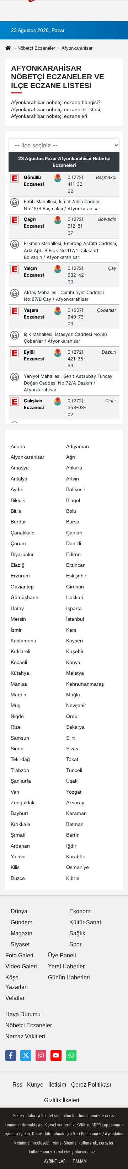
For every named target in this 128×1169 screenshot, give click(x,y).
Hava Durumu (23, 1014)
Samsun (20, 738)
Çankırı (74, 532)
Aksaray (75, 802)
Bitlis (16, 511)
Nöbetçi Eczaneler (36, 48)
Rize (16, 727)
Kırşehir (75, 651)
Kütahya (20, 673)
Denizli (73, 543)
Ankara (74, 468)
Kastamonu (23, 640)
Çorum (18, 543)
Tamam (80, 1161)
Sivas (72, 748)
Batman (75, 824)
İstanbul (75, 619)
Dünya (19, 911)
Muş (15, 705)
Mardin (18, 694)
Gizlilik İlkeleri (61, 1100)
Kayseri (74, 640)
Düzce (18, 878)
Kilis (15, 867)
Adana (18, 446)
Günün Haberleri (69, 977)
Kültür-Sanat (85, 922)
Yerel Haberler (66, 966)
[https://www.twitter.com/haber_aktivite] (25, 1055)
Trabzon (20, 770)
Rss (17, 1085)
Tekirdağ (20, 759)
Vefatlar (15, 998)
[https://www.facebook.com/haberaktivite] (10, 1055)
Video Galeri (21, 966)
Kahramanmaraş (85, 684)
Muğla (73, 694)
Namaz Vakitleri (25, 1036)
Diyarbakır (22, 554)
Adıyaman (77, 446)
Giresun (75, 586)
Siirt (70, 738)
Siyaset (20, 944)
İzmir (16, 630)
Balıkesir (75, 489)
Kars (71, 630)
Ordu (72, 716)
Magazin (21, 933)
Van (15, 792)
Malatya (75, 673)
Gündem (21, 922)
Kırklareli (20, 651)
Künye (35, 1085)
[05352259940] (71, 1055)
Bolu (71, 511)
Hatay (17, 608)
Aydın (17, 489)
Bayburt (19, 813)
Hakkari (74, 597)
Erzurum (20, 575)
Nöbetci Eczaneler (28, 1025)
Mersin (18, 619)
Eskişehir (76, 575)
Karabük (75, 856)
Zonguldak (22, 802)
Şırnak (18, 835)
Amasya (20, 468)
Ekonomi (80, 911)
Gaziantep (22, 586)
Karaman (76, 813)
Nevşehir (76, 705)
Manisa (19, 684)
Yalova (18, 856)
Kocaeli (19, 662)
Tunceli (74, 770)
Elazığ (18, 565)
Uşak (72, 781)
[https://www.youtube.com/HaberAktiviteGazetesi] (55, 1055)
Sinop (17, 748)
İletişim (57, 1085)
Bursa (72, 521)
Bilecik (18, 500)
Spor (75, 944)
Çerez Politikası (91, 1085)
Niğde (17, 716)
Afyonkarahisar (27, 457)
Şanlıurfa (21, 781)
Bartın (73, 835)
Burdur (18, 521)
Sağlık (77, 933)
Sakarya (75, 727)
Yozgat (73, 792)
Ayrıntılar (54, 1161)
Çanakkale (22, 532)
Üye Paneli (62, 955)
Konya (73, 662)
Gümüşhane (24, 597)
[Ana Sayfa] (8, 48)
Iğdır (71, 846)
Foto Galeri (19, 955)
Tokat (72, 759)
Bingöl (73, 500)
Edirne (73, 554)
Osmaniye (77, 867)
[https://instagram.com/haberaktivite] (41, 1055)
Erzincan (76, 565)
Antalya (19, 479)
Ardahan (20, 846)
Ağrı (70, 457)
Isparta (74, 608)
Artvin (72, 479)
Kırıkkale (20, 824)
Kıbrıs (72, 878)
